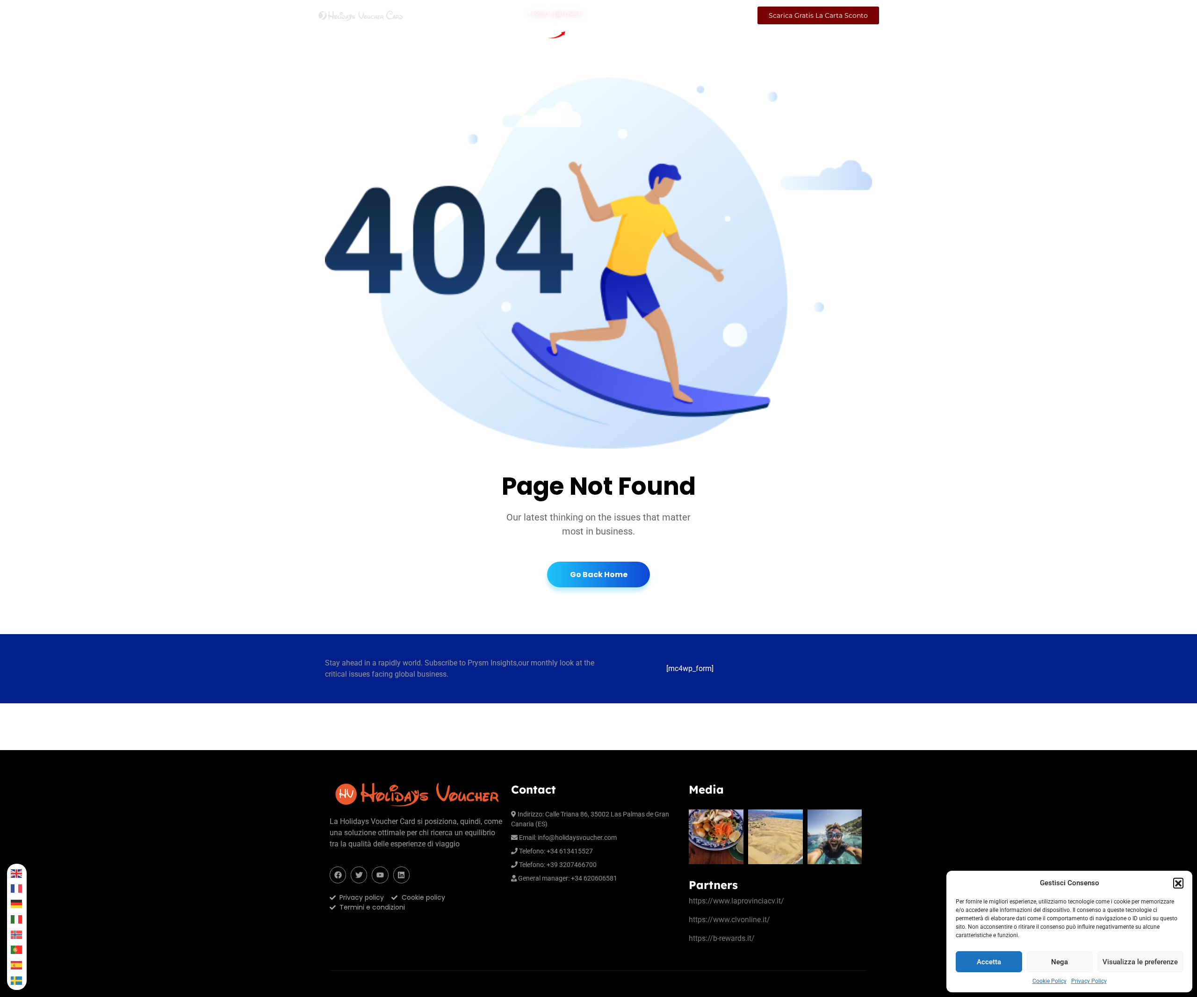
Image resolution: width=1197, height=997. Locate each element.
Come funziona (494, 15)
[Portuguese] (17, 950)
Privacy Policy (1089, 981)
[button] (1178, 883)
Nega (1059, 962)
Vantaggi (673, 15)
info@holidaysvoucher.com (577, 837)
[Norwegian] (17, 934)
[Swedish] (17, 980)
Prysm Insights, (493, 662)
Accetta (989, 962)
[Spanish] (17, 965)
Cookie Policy (1049, 981)
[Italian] (17, 919)
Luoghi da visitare (620, 15)
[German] (17, 904)
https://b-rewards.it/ (722, 938)
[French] (17, 889)
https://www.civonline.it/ (729, 919)
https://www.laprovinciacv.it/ (736, 900)
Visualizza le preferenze (1140, 962)
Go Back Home (598, 574)
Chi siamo (433, 15)
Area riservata (720, 15)
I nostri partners (555, 15)
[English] (17, 873)
